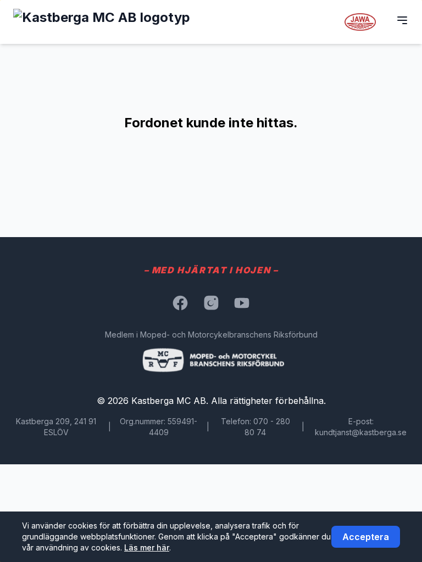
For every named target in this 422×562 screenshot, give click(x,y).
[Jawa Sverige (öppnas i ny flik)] (360, 22)
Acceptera (365, 536)
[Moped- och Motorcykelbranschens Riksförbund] (211, 360)
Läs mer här (146, 547)
